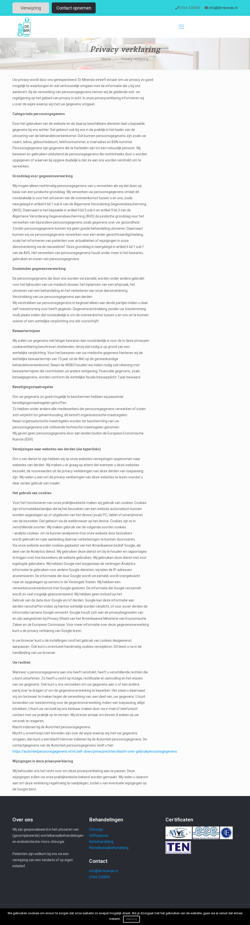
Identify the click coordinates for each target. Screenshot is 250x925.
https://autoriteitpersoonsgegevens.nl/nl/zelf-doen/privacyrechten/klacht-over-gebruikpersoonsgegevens (94, 751)
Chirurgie (96, 829)
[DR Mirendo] (24, 27)
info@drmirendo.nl (223, 8)
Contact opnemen (73, 7)
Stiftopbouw (98, 835)
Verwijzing (31, 7)
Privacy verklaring (134, 59)
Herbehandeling (101, 842)
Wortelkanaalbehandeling (108, 848)
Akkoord (131, 919)
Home (106, 59)
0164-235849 (189, 8)
